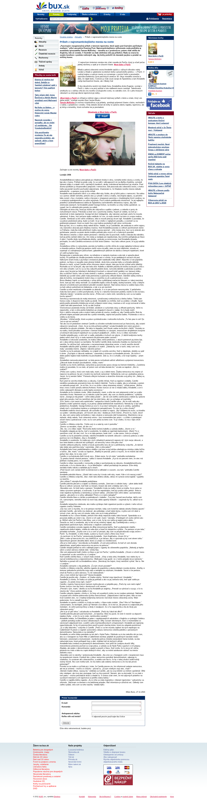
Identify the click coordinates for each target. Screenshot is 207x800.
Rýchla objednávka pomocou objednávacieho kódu (116, 760)
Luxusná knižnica (76, 750)
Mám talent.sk (74, 764)
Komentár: (66, 707)
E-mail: (65, 703)
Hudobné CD (39, 781)
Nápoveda (92, 796)
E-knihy (107, 14)
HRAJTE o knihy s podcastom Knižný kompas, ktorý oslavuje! (158, 120)
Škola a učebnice (89, 14)
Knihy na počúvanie (42, 784)
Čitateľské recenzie (47, 54)
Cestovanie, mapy (41, 752)
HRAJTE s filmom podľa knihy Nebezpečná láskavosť (158, 193)
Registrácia (167, 19)
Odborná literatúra (41, 769)
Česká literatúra (40, 754)
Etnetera (57, 796)
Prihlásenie (154, 19)
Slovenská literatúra (42, 774)
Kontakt (82, 796)
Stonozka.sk (73, 752)
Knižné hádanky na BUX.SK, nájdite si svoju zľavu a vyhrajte (159, 166)
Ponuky (56, 14)
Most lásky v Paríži (122, 65)
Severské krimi (74, 762)
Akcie (41, 46)
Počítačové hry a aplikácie (44, 786)
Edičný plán (109, 750)
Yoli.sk (71, 757)
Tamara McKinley (67, 102)
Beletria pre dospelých (43, 750)
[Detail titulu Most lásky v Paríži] (152, 47)
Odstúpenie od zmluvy (113, 754)
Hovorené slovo (40, 779)
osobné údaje (128, 796)
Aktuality (78, 37)
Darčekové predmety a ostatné (47, 776)
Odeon (71, 754)
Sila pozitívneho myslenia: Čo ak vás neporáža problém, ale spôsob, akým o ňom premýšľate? (44, 138)
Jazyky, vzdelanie (41, 764)
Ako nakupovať (110, 757)
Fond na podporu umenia (44, 762)
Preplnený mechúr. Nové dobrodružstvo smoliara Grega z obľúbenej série (159, 147)
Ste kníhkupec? (105, 796)
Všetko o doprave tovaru (114, 752)
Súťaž (41, 70)
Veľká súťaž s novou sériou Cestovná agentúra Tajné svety (160, 176)
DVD (35, 788)
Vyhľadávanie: (41, 19)
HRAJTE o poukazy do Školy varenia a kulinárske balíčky (159, 137)
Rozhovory (43, 58)
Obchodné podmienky (158, 796)
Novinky (40, 14)
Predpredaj (71, 14)
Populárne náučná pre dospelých (48, 771)
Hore (172, 796)
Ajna (70, 767)
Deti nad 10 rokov (41, 759)
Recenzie (43, 50)
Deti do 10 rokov (40, 757)
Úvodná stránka (66, 37)
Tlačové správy (45, 62)
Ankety (42, 66)
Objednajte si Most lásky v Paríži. (102, 112)
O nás (122, 14)
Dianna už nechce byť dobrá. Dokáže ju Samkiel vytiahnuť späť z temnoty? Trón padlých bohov (46, 85)
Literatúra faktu (40, 767)
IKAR (41, 796)
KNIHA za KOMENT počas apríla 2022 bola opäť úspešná (159, 157)
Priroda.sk (72, 759)
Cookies (117, 796)
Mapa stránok (141, 796)
